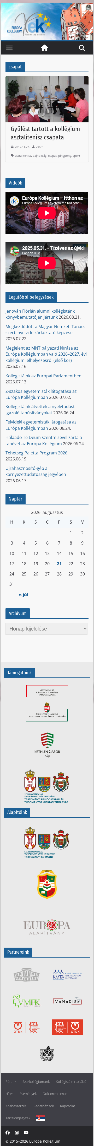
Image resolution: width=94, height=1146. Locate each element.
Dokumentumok (55, 1093)
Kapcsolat (67, 1106)
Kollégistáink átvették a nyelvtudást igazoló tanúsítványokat (40, 409)
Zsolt (39, 147)
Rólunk (10, 1081)
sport (76, 155)
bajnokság (39, 155)
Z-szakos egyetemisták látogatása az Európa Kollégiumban (41, 394)
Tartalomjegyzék (17, 1118)
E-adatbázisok (43, 1106)
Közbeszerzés (15, 1106)
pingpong (64, 155)
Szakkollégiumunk (36, 1081)
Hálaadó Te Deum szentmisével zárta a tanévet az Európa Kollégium (43, 440)
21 (59, 564)
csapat (52, 155)
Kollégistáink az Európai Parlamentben (43, 376)
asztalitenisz (23, 155)
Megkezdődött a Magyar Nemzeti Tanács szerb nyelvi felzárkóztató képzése (45, 329)
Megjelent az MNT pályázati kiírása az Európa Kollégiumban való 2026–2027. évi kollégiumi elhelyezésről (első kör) (46, 354)
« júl (23, 595)
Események (28, 1093)
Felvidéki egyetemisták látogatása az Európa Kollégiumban (41, 425)
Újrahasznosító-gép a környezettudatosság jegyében (35, 471)
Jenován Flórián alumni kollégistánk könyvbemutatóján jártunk (40, 314)
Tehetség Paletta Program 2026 (36, 453)
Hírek (9, 1093)
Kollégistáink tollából (71, 1081)
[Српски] (40, 1118)
